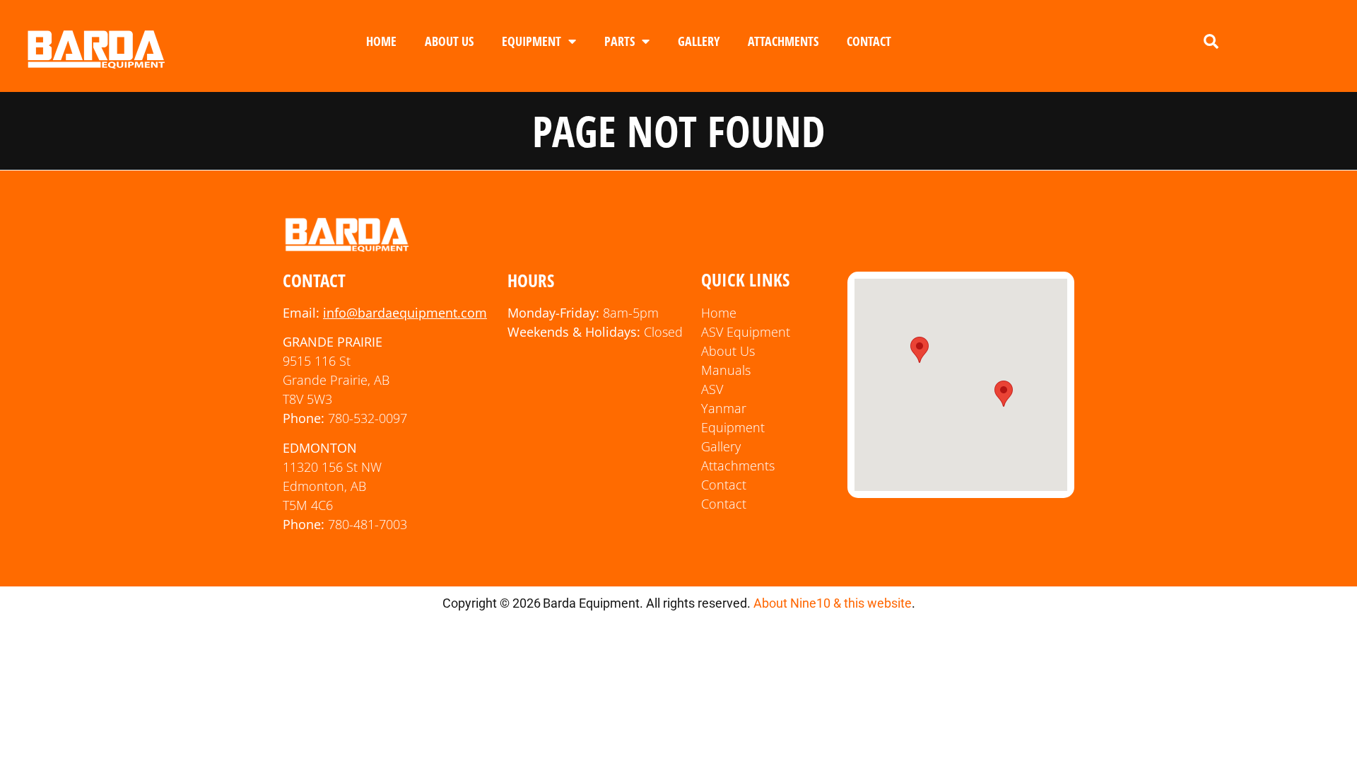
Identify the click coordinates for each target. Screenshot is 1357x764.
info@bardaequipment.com (405, 312)
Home (381, 41)
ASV (712, 389)
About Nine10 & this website (832, 603)
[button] (1211, 42)
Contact (869, 41)
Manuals (726, 369)
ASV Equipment (745, 331)
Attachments (783, 41)
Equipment (531, 41)
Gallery (698, 41)
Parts (619, 41)
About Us (449, 41)
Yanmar (723, 408)
